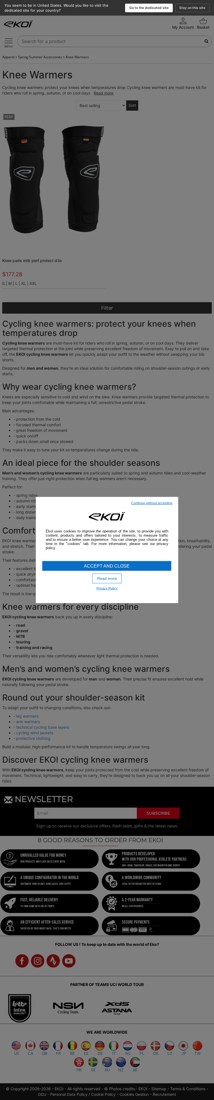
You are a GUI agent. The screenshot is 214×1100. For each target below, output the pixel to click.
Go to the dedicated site (149, 8)
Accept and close (107, 566)
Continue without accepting (151, 503)
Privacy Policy (107, 588)
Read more (107, 578)
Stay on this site (192, 8)
